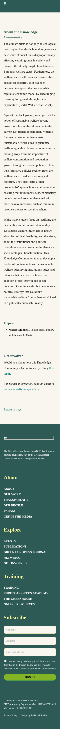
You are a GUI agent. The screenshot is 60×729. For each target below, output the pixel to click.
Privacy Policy (26, 665)
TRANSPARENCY (16, 500)
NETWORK (12, 557)
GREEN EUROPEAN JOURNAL (25, 552)
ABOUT (9, 488)
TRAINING (11, 587)
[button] (54, 6)
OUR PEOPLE (13, 505)
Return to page (13, 409)
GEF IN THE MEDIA (18, 516)
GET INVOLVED (15, 563)
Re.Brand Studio (39, 715)
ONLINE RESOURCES (19, 604)
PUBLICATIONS (15, 546)
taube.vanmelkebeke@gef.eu (21, 389)
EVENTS (10, 541)
